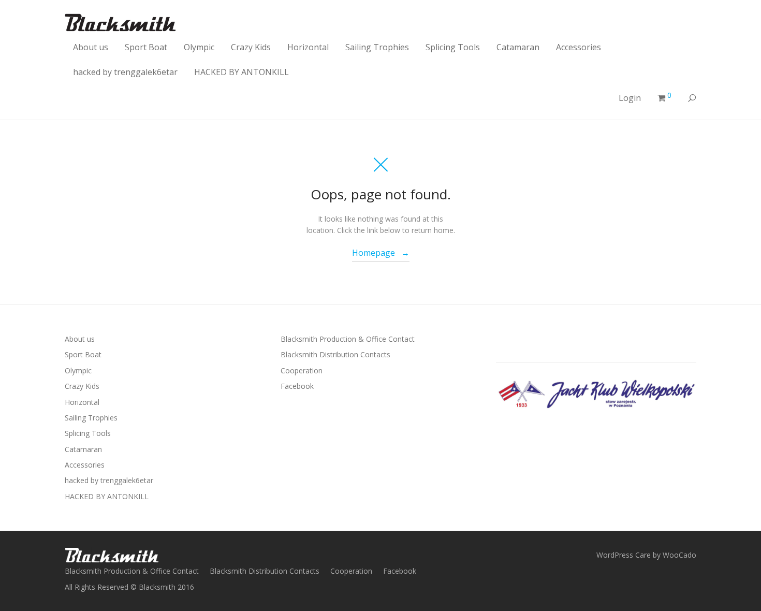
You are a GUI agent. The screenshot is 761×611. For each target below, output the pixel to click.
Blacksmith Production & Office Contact (348, 339)
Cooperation (302, 370)
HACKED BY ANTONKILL (241, 72)
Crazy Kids (251, 47)
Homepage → (380, 252)
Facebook (297, 386)
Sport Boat (146, 47)
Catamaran (517, 47)
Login (630, 98)
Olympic (199, 47)
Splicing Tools (453, 47)
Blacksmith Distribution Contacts (335, 354)
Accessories (578, 47)
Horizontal (308, 47)
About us (90, 47)
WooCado (679, 555)
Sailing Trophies (377, 47)
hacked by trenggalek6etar (125, 72)
